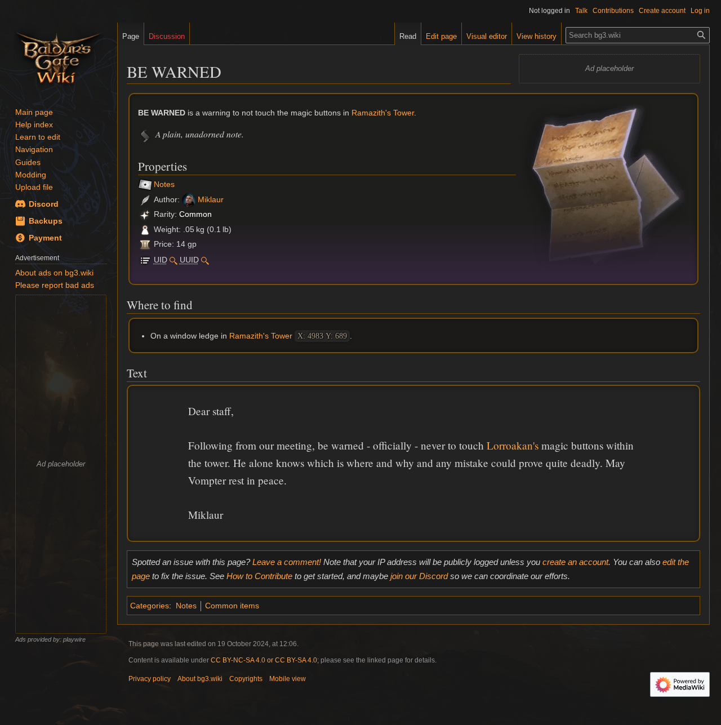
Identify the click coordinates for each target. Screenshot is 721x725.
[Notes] (145, 184)
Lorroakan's (512, 445)
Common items (232, 605)
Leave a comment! (286, 562)
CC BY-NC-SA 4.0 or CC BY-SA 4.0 (264, 660)
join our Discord (419, 576)
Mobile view (287, 679)
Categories (149, 605)
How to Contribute (259, 576)
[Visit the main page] (59, 56)
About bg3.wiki (199, 679)
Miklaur (211, 199)
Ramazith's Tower (382, 112)
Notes (164, 184)
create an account (575, 562)
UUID (189, 259)
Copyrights (245, 679)
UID (160, 259)
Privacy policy (149, 679)
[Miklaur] (189, 199)
